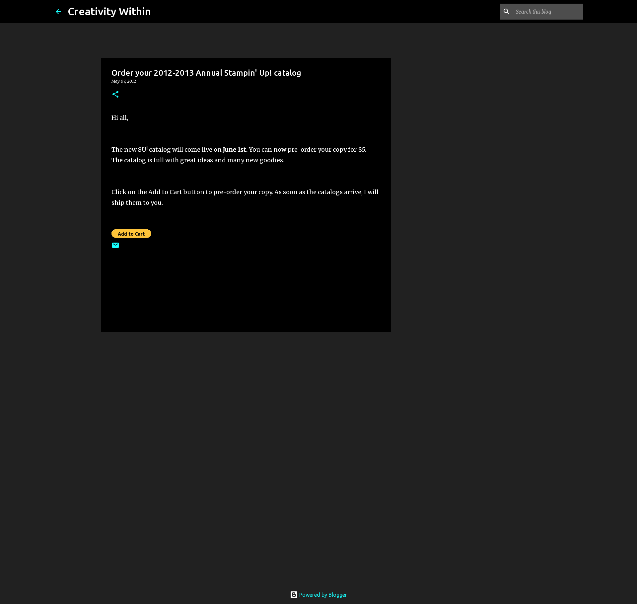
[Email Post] (115, 248)
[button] (115, 94)
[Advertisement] (424, 286)
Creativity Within (109, 11)
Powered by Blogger (322, 595)
